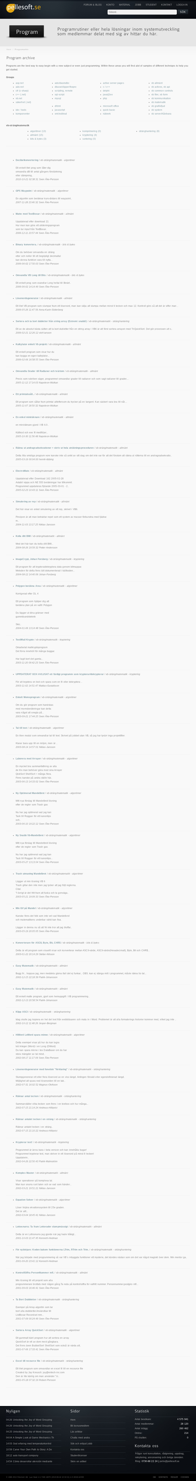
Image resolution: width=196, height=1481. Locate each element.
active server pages (113, 83)
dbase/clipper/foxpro (65, 87)
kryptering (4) (89, 135)
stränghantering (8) (149, 131)
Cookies (185, 1477)
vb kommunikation (161, 98)
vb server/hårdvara (161, 113)
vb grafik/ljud (158, 106)
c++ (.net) (21, 94)
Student (151, 4)
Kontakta (163, 1477)
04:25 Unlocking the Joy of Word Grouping (29, 1431)
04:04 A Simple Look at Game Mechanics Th (30, 1437)
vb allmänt (157, 83)
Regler (174, 1477)
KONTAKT (166, 4)
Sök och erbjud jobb (81, 1443)
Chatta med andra (80, 1437)
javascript (60, 110)
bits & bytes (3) (38, 139)
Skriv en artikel (78, 1461)
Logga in (182, 4)
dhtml (58, 106)
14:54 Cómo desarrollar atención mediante (29, 1461)
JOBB (138, 4)
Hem (9, 49)
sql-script (59, 94)
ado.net (20, 87)
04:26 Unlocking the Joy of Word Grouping (29, 1419)
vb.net (19, 98)
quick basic (109, 110)
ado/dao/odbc (62, 83)
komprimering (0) (91, 131)
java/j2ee (108, 94)
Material (125, 4)
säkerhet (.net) (23, 102)
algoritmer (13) (38, 131)
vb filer (154, 94)
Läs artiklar (76, 1431)
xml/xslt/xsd (61, 113)
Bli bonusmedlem (79, 1425)
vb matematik (158, 102)
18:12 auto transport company (22, 1455)
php (105, 98)
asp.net (20, 83)
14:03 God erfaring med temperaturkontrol (28, 1443)
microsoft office (111, 106)
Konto (110, 4)
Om (154, 1477)
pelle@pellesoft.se (169, 1461)
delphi (106, 90)
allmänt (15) (36, 135)
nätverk (107, 113)
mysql (58, 98)
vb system (156, 110)
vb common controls (162, 90)
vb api (166, 87)
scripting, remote (64, 90)
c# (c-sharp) (22, 90)
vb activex (156, 87)
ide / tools (21, 110)
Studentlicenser (78, 1455)
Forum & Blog (93, 4)
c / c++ (106, 87)
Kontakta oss (77, 1449)
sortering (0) (89, 139)
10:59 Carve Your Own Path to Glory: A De (29, 1449)
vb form (164, 94)
